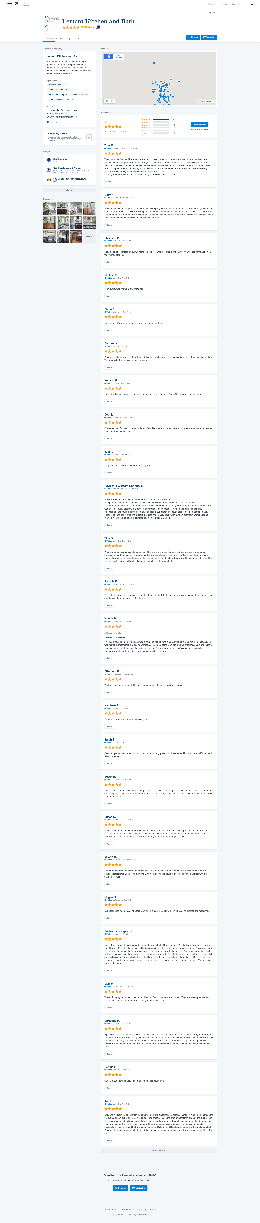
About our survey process (218, 4)
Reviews (59, 38)
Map (68, 38)
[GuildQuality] (17, 4)
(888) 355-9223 (119, 1214)
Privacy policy (142, 1209)
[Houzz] (56, 122)
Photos (77, 38)
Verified (109, 148)
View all (89, 236)
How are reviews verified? (199, 130)
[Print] (210, 12)
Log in (252, 4)
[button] (167, 102)
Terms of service (127, 1209)
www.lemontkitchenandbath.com (63, 117)
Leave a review (199, 124)
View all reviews (159, 1150)
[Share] (214, 12)
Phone (194, 37)
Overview (49, 38)
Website (210, 37)
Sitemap (153, 1209)
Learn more (51, 141)
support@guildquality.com (137, 1214)
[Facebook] (48, 122)
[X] (52, 122)
